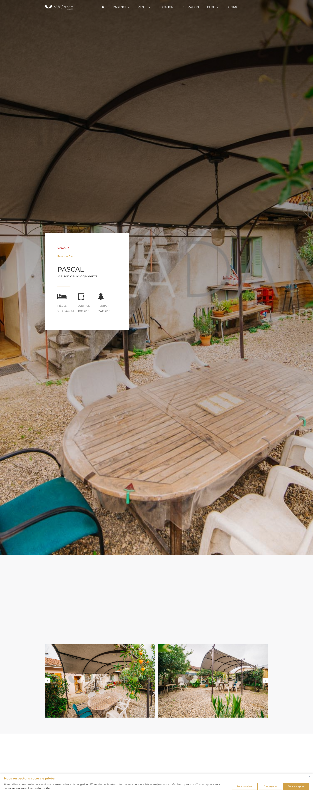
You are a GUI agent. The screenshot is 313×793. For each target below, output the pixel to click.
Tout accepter (296, 786)
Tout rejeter (270, 786)
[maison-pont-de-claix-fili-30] (213, 681)
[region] (156, 783)
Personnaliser (245, 786)
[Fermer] (310, 776)
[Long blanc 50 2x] (59, 4)
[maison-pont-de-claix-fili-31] (100, 681)
